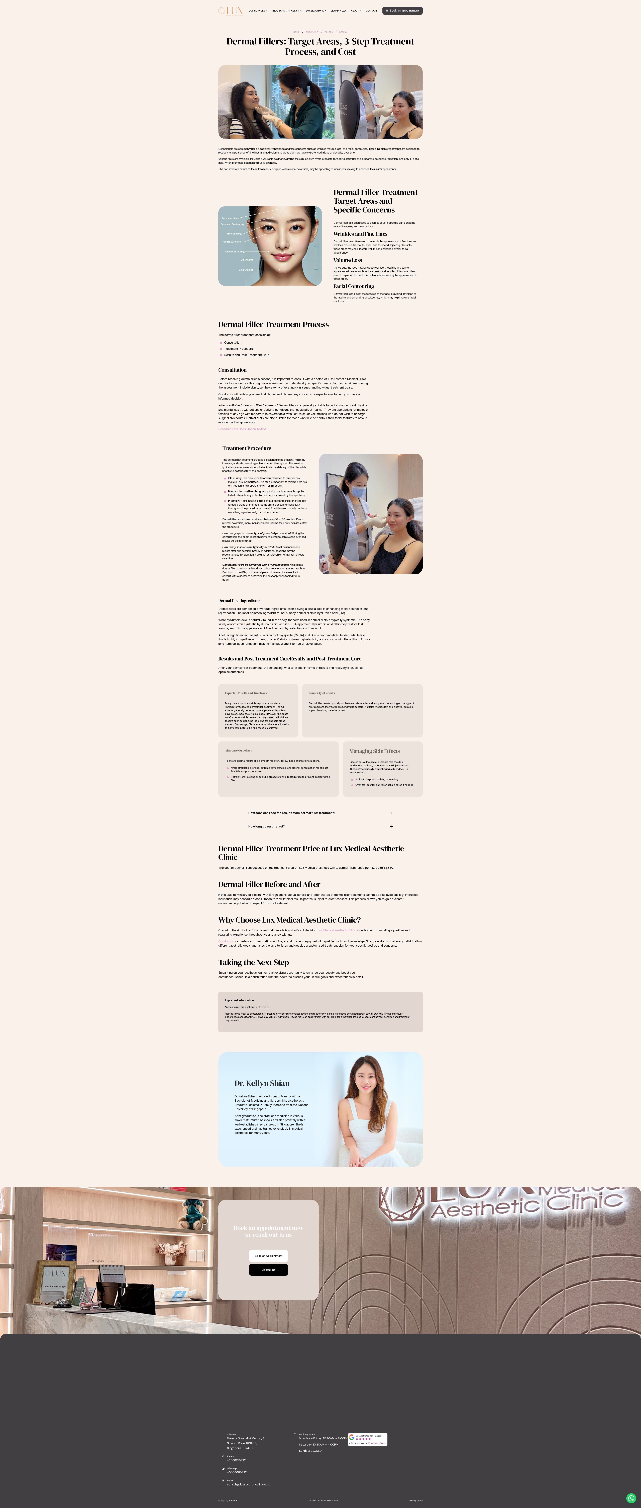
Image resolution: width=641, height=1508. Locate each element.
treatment (312, 32)
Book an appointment (404, 11)
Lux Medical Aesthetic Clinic (337, 930)
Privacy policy (416, 1500)
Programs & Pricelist (285, 10)
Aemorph (233, 1500)
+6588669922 (237, 1472)
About (355, 10)
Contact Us (268, 1269)
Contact (371, 10)
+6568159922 (236, 1460)
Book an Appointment (268, 1255)
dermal (343, 32)
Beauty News (339, 10)
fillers (329, 32)
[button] (631, 1498)
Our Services (257, 10)
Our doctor (225, 941)
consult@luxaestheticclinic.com (248, 1484)
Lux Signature (315, 10)
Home (296, 32)
